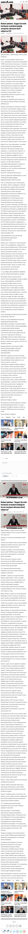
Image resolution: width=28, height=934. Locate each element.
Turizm (18, 417)
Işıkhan (17, 880)
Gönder (5, 476)
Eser (14, 417)
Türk (24, 417)
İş (13, 880)
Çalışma (8, 880)
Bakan (3, 880)
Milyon (23, 880)
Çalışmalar (8, 417)
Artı (2, 417)
